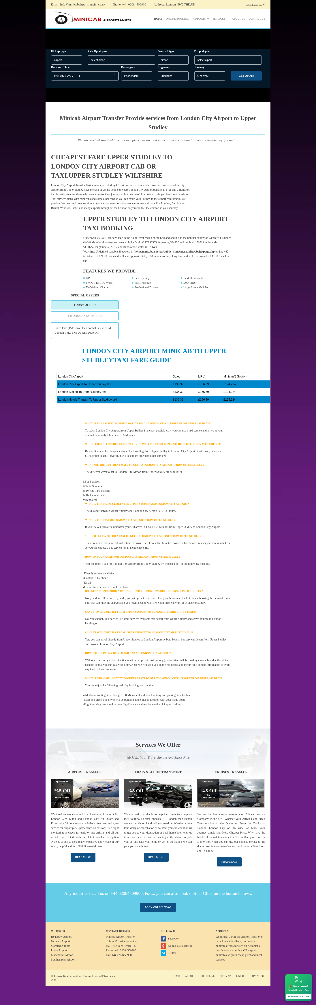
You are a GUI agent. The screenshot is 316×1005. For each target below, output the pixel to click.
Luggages (164, 67)
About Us (238, 18)
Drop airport (202, 51)
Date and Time (60, 67)
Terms (94, 976)
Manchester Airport (62, 955)
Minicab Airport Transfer (245, 936)
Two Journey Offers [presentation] (85, 315)
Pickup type (58, 51)
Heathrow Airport (61, 936)
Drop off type (166, 51)
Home (158, 18)
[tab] (85, 304)
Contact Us (257, 18)
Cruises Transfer (231, 772)
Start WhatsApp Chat (299, 996)
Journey (199, 67)
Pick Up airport (97, 51)
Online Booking (177, 18)
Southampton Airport (63, 959)
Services (218, 18)
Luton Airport (59, 950)
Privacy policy (109, 976)
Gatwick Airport (60, 941)
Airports (199, 18)
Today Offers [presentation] (85, 304)
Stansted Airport (60, 945)
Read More (83, 857)
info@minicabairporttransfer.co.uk (82, 4)
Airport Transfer (85, 772)
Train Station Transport (158, 772)
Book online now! (158, 907)
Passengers (128, 67)
